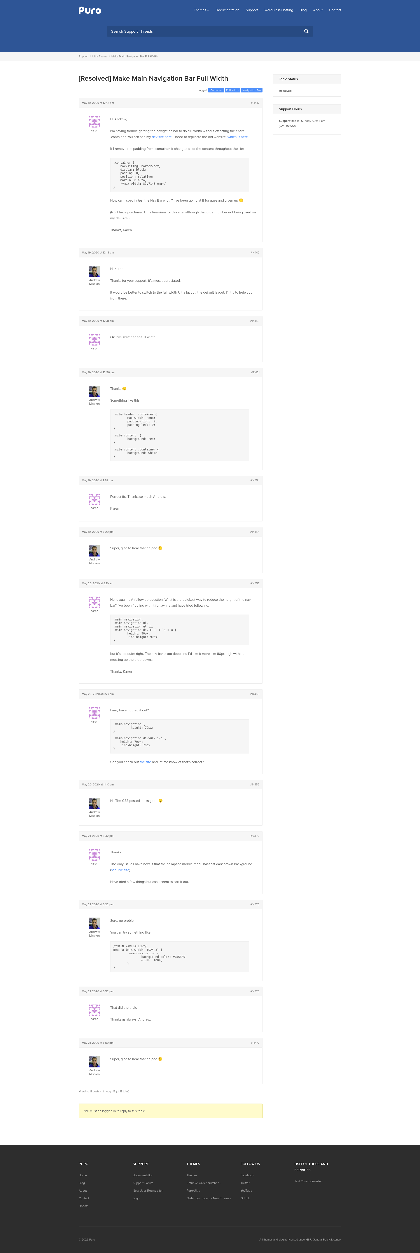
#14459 (254, 784)
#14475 (254, 904)
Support (252, 10)
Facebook (247, 1175)
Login (136, 1198)
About (318, 10)
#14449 (254, 252)
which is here (238, 137)
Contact (335, 10)
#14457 (254, 583)
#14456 (254, 532)
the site (145, 762)
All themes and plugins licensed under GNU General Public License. (300, 1239)
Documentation (227, 10)
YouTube (246, 1191)
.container (216, 90)
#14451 (255, 372)
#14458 (254, 694)
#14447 (255, 103)
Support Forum (143, 1183)
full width (232, 90)
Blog (303, 10)
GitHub (245, 1198)
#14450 (254, 321)
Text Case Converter (308, 1181)
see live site (120, 870)
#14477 (255, 1043)
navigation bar (251, 90)
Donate (84, 1206)
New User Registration (148, 1191)
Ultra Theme (99, 56)
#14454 (254, 480)
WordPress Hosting (278, 10)
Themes (200, 10)
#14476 (254, 991)
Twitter (245, 1183)
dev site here (162, 137)
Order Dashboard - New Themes (209, 1198)
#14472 (254, 836)
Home (83, 1175)
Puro (92, 1239)
